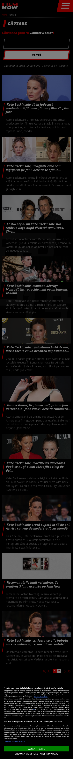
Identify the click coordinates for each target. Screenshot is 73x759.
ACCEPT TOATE (36, 748)
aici (34, 709)
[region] (36, 717)
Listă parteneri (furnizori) (14, 741)
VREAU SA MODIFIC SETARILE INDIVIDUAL (36, 753)
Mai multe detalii (40, 697)
